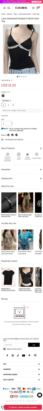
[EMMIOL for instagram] (13, 355)
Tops (15, 14)
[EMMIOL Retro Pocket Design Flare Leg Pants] (25, 202)
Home (3, 14)
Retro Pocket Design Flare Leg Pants (25, 215)
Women (9, 14)
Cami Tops (36, 14)
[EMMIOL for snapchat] (35, 355)
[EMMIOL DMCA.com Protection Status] (26, 398)
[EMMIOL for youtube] (23, 355)
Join (33, 345)
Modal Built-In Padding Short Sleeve (8, 289)
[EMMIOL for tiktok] (18, 355)
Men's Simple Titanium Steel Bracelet (8, 215)
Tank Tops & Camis (25, 14)
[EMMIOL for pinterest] (29, 355)
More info (20, 130)
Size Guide (4, 115)
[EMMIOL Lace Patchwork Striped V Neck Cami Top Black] (3, 96)
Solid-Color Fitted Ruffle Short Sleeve (25, 289)
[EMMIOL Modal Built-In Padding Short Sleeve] (8, 277)
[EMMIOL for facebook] (7, 355)
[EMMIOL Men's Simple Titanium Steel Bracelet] (9, 202)
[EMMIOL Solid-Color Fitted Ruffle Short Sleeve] (26, 277)
